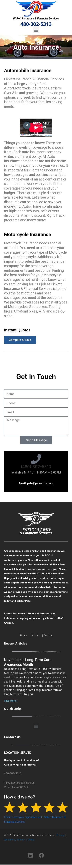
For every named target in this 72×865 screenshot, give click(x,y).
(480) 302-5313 (36, 466)
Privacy (60, 835)
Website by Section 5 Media (19, 839)
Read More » (10, 700)
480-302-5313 (36, 23)
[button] (36, 30)
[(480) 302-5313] (36, 459)
